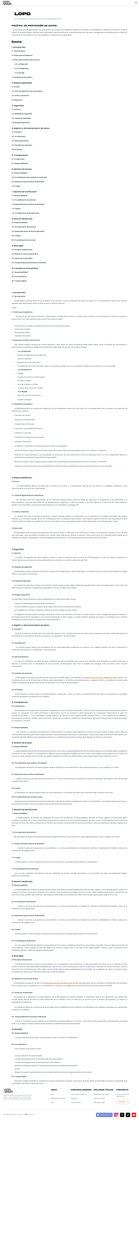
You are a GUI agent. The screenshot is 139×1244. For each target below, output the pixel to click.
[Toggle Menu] (136, 3)
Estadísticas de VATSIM (101, 1094)
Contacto (122, 1102)
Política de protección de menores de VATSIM (60, 983)
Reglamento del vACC (58, 1098)
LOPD (52, 1102)
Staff (52, 1094)
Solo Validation (76, 1102)
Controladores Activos (78, 1094)
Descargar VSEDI (99, 1102)
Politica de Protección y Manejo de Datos (101, 678)
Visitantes (74, 1098)
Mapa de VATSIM (99, 1098)
